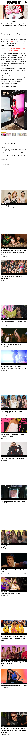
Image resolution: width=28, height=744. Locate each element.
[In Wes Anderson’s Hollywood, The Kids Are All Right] (14, 491)
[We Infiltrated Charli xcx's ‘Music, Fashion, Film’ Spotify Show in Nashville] (14, 356)
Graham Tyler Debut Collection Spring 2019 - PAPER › (13, 153)
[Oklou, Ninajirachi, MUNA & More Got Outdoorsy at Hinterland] (14, 196)
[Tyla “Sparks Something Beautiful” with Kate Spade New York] (14, 311)
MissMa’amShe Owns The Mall (10, 593)
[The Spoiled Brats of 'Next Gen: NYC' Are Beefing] (14, 536)
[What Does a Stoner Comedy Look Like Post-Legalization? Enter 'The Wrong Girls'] (14, 241)
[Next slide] (25, 110)
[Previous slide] (2, 110)
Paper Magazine (9, 28)
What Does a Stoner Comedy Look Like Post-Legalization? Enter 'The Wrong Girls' (13, 252)
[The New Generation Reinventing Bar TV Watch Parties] (14, 266)
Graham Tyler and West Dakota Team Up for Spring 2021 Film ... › (15, 156)
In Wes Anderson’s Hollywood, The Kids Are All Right (13, 502)
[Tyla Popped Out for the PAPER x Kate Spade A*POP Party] (14, 425)
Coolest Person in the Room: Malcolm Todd (13, 570)
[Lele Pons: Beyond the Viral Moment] (14, 448)
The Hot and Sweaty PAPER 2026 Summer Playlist (11, 412)
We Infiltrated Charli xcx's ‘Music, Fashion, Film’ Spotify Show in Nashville (13, 367)
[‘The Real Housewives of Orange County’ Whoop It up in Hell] (14, 652)
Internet (3, 456)
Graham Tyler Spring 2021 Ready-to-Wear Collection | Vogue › (14, 160)
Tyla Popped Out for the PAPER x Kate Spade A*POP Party (13, 435)
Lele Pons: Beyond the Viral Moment (12, 458)
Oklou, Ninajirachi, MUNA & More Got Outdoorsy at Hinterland (12, 207)
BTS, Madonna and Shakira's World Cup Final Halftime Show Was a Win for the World (13, 638)
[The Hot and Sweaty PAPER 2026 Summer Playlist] (14, 401)
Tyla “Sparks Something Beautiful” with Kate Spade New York (13, 322)
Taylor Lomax (5, 256)
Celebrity (4, 726)
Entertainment (5, 248)
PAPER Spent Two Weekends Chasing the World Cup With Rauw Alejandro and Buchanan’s (13, 730)
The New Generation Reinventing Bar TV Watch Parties (14, 277)
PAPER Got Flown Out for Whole (11, 344)
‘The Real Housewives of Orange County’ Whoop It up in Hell (14, 662)
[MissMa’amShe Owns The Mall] (14, 583)
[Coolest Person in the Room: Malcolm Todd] (14, 560)
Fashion (14, 21)
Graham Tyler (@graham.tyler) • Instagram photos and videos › (14, 162)
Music (2, 342)
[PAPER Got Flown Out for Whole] (14, 335)
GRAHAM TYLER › (6, 164)
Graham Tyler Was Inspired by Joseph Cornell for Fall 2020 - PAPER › (14, 150)
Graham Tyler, (12, 41)
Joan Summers (5, 550)
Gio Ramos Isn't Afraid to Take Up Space (14, 685)
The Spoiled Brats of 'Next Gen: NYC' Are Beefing (14, 547)
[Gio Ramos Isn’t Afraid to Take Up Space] (14, 676)
